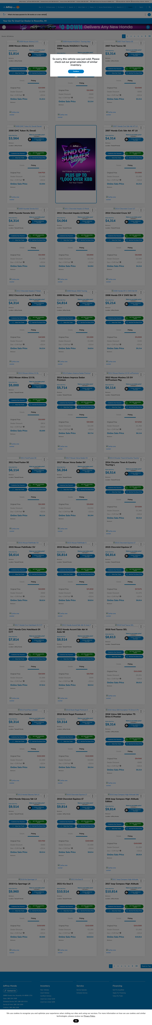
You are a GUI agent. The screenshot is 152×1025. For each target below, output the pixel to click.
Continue (76, 71)
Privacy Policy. (89, 1016)
